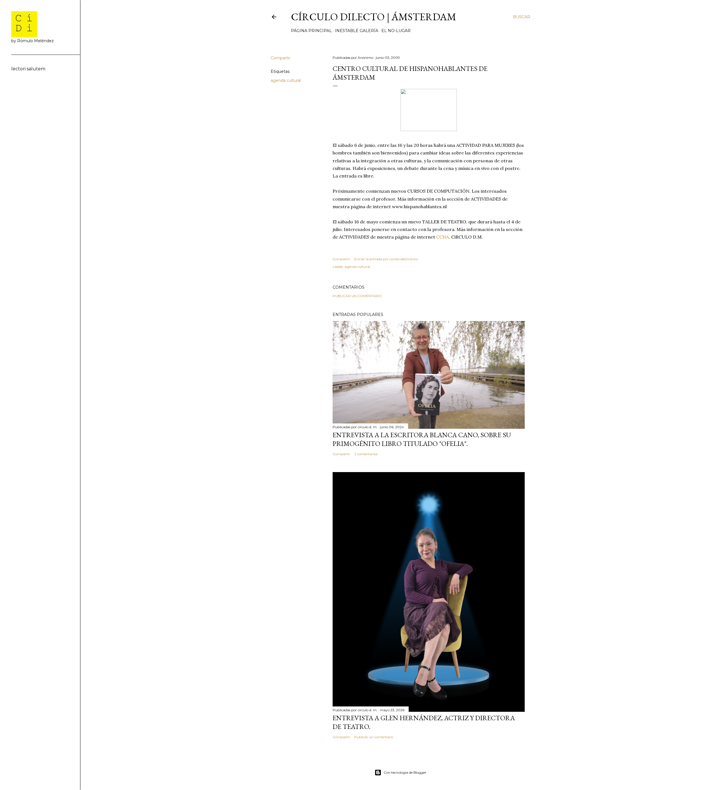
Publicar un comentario (357, 296)
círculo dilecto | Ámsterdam (373, 16)
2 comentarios (365, 454)
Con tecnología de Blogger (405, 772)
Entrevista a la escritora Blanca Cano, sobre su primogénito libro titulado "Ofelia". (422, 439)
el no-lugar (396, 30)
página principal (311, 30)
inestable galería (356, 30)
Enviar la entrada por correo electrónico (386, 259)
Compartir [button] (280, 57)
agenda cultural (286, 80)
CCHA (442, 237)
